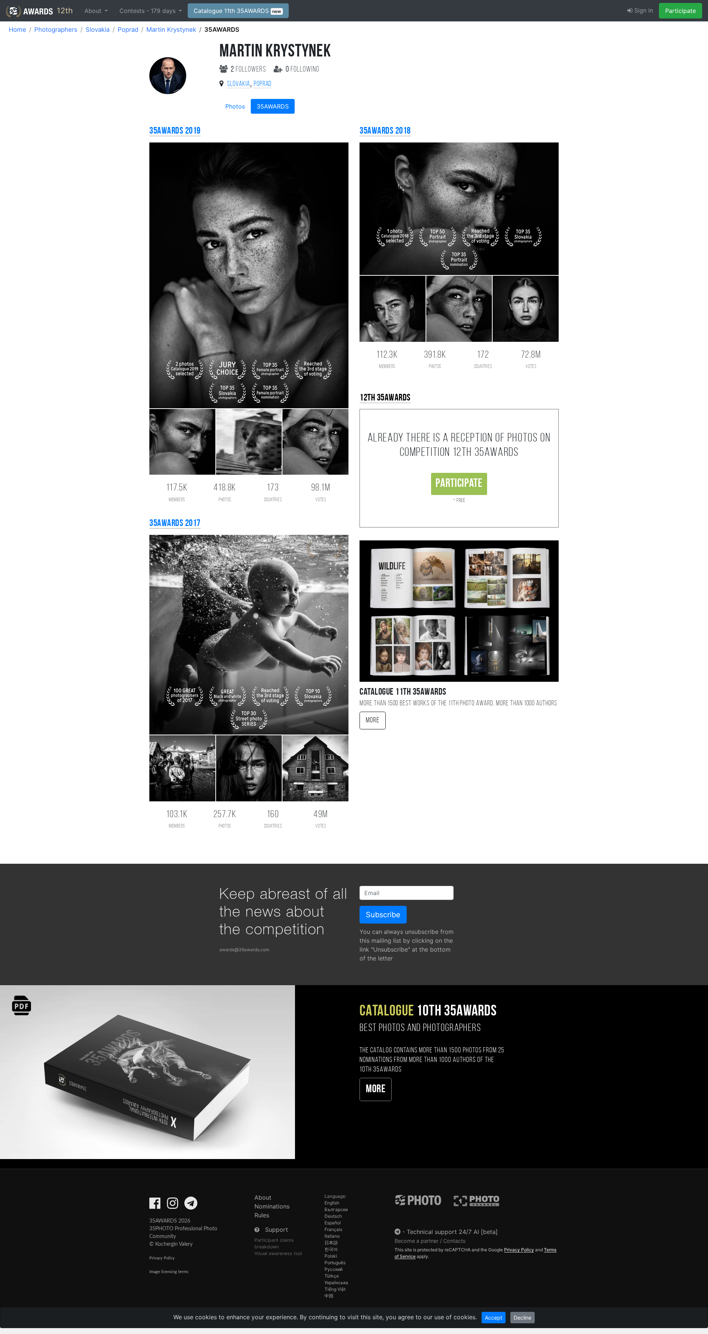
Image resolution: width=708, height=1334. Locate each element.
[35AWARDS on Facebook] (154, 1205)
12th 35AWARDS (385, 398)
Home (17, 29)
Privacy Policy (162, 1258)
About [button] (93, 10)
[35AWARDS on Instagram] (172, 1205)
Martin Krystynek (171, 29)
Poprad (128, 29)
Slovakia (98, 29)
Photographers (55, 29)
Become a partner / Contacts (430, 1241)
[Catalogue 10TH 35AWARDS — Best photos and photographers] (147, 1072)
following (302, 69)
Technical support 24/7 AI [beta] (452, 1231)
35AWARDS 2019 (175, 131)
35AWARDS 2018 (385, 131)
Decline (522, 1317)
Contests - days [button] (148, 10)
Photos (235, 106)
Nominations (271, 1206)
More (372, 720)
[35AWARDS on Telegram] (190, 1205)
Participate (680, 10)
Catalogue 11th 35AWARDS (237, 10)
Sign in (642, 10)
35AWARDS (273, 106)
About (262, 1197)
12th (64, 10)
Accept (493, 1317)
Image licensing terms (168, 1272)
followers (249, 69)
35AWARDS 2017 (175, 523)
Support (276, 1229)
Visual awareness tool (278, 1253)
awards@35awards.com (244, 949)
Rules (261, 1215)
